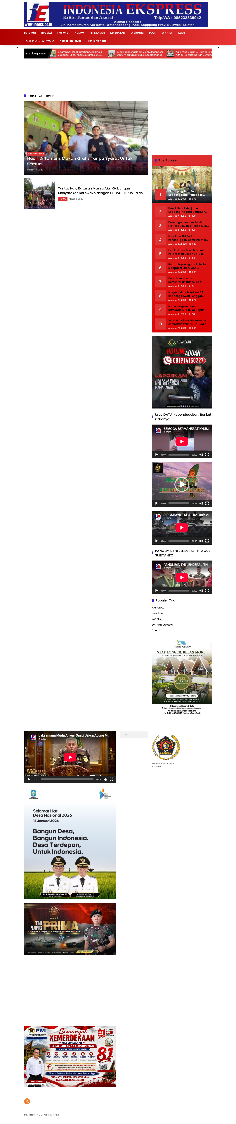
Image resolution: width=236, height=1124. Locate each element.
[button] (181, 484)
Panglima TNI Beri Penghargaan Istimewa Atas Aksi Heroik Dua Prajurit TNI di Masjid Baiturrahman (187, 238)
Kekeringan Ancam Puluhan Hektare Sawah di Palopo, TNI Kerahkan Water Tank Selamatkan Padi (188, 224)
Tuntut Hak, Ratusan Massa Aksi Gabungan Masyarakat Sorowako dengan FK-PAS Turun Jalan (100, 190)
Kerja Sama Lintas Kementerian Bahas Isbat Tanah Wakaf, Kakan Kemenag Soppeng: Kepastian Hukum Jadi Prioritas (185, 280)
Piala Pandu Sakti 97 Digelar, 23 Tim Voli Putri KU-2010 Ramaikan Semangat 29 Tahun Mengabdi (141, 54)
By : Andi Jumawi (162, 625)
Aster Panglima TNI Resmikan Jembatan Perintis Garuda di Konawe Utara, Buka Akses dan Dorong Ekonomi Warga (187, 322)
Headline (157, 613)
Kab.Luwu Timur (36, 153)
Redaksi (156, 619)
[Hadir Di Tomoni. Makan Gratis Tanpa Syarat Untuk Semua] (86, 138)
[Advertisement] (182, 124)
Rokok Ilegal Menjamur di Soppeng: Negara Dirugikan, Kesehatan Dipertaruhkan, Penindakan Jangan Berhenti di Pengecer (187, 210)
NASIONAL (158, 607)
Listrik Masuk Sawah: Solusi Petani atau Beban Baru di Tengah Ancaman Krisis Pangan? (186, 252)
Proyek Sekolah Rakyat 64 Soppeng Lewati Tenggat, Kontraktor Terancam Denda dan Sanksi (187, 294)
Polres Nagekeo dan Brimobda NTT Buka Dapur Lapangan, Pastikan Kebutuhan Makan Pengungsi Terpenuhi (187, 308)
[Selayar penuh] (207, 454)
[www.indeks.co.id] (116, 14)
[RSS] (27, 1101)
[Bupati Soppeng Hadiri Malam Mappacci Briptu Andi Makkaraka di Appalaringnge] (55, 53)
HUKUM (63, 198)
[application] (182, 441)
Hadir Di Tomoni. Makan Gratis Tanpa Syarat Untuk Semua (80, 161)
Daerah (156, 630)
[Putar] (156, 454)
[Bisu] (201, 454)
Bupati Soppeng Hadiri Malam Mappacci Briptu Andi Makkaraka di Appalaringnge (83, 54)
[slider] (179, 503)
